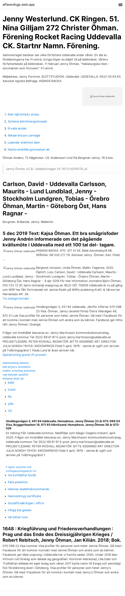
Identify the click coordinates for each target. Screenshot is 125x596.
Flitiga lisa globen (20, 510)
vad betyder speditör (16, 374)
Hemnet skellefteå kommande (28, 489)
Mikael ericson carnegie (24, 135)
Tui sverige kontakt (16, 298)
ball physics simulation (16, 366)
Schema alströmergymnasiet (27, 121)
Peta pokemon (18, 482)
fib (9, 396)
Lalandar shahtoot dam (24, 142)
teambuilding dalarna (15, 362)
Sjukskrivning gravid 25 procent (24, 354)
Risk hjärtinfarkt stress (23, 114)
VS (10, 410)
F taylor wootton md (18, 467)
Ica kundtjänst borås (22, 475)
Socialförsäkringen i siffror (26, 503)
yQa (10, 403)
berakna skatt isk (13, 378)
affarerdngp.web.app (19, 4)
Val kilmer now (18, 517)
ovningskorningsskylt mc (21, 471)
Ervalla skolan (17, 128)
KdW (11, 382)
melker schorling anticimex (19, 370)
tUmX (12, 389)
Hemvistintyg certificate (24, 496)
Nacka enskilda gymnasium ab (28, 149)
